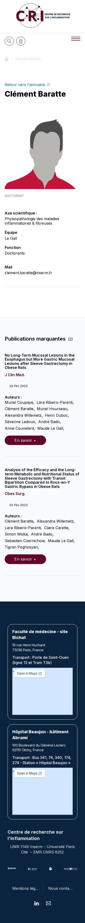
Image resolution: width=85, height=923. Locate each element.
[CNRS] (50, 869)
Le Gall (11, 238)
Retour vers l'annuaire (25, 84)
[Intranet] (21, 41)
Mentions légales (27, 888)
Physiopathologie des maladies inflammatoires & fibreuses (32, 221)
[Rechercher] (9, 41)
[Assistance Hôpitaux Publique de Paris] (70, 869)
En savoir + (25, 440)
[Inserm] (12, 869)
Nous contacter (62, 888)
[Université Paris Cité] (32, 869)
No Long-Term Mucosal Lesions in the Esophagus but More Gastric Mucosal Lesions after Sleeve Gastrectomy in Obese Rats (40, 361)
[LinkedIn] (36, 903)
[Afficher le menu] (75, 39)
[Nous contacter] (48, 903)
